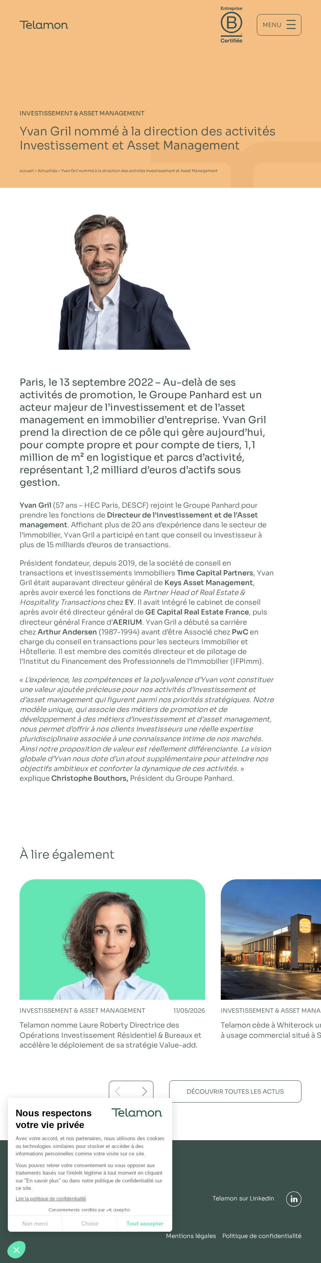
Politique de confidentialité (261, 1236)
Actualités (47, 170)
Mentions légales (191, 1236)
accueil (27, 170)
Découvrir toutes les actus (235, 1091)
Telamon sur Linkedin (243, 1198)
